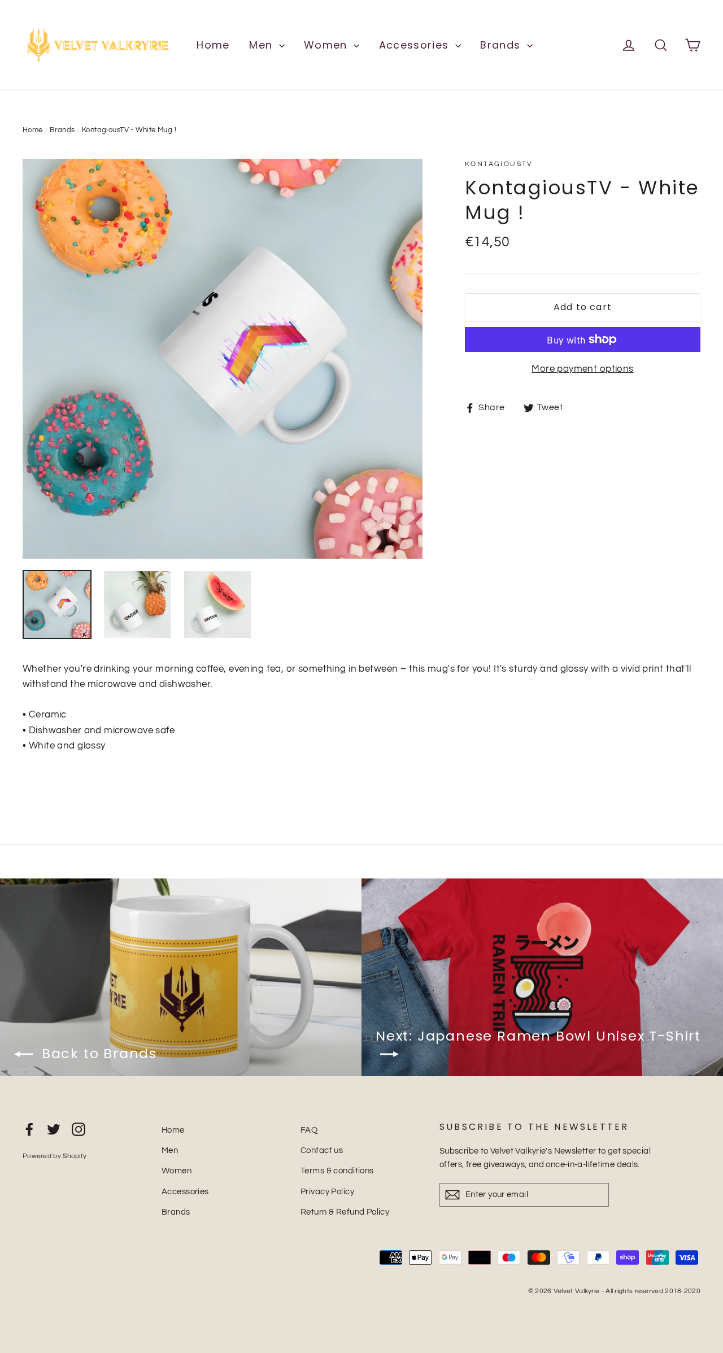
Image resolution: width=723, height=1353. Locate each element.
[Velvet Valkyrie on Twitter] (53, 1129)
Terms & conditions (337, 1171)
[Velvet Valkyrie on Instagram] (78, 1129)
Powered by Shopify (54, 1156)
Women (327, 45)
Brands (502, 45)
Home (213, 45)
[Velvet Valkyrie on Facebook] (29, 1129)
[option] (223, 359)
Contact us (321, 1150)
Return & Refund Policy (344, 1212)
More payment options (583, 369)
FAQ (308, 1130)
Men (262, 45)
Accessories (415, 45)
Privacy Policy (327, 1191)
